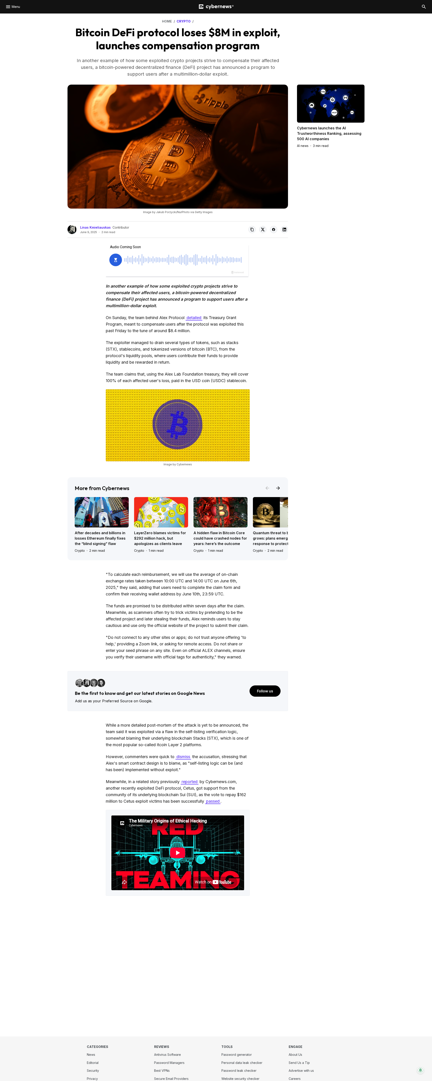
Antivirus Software (167, 1054)
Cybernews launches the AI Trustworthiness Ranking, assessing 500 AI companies (329, 133)
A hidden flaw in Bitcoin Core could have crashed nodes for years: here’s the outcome (220, 538)
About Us (295, 1054)
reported (190, 781)
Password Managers (169, 1063)
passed (213, 801)
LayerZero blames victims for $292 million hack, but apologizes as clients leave (160, 538)
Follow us (265, 691)
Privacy (92, 1079)
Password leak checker (238, 1070)
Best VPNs (162, 1070)
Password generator (236, 1054)
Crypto (80, 550)
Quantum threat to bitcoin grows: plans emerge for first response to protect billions (279, 538)
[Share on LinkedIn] (284, 229)
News (91, 1054)
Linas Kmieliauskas (95, 227)
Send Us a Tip (299, 1063)
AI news (302, 146)
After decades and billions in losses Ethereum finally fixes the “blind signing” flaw (100, 538)
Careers (295, 1079)
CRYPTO (184, 21)
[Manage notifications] (420, 1070)
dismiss (183, 756)
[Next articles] (278, 488)
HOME (167, 21)
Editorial (93, 1063)
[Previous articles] (267, 488)
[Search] (423, 6)
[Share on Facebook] (273, 229)
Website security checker (240, 1079)
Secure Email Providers (171, 1079)
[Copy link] (252, 229)
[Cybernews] (216, 7)
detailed (194, 317)
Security (93, 1070)
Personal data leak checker (241, 1063)
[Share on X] (262, 229)
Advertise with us (301, 1070)
